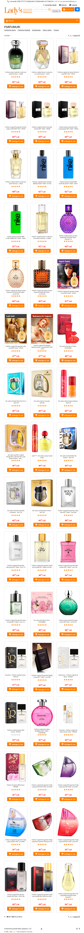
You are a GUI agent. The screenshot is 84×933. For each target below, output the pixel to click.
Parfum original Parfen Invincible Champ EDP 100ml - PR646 (42, 128)
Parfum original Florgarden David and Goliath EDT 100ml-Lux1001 (42, 566)
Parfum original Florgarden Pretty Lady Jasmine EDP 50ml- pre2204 (42, 786)
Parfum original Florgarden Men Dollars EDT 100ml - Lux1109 (68, 566)
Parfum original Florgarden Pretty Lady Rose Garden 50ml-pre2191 (42, 840)
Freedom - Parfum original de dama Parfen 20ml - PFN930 (68, 731)
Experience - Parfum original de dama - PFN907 (68, 676)
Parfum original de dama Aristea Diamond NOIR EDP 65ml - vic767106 (42, 292)
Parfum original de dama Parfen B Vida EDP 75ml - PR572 (68, 73)
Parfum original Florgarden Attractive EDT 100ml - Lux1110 (15, 566)
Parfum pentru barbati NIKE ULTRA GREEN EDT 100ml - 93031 (16, 237)
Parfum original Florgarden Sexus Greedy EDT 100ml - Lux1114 (15, 621)
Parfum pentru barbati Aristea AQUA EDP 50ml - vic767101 (68, 621)
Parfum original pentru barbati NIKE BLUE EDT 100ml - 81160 (42, 183)
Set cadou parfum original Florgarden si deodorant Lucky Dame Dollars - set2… (15, 456)
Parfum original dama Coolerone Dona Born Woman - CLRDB (42, 237)
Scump (6, 35)
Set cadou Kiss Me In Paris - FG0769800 (42, 621)
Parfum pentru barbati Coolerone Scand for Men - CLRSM (15, 73)
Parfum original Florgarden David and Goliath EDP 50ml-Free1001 (42, 895)
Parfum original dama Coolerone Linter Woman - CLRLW (16, 183)
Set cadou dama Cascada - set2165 (42, 402)
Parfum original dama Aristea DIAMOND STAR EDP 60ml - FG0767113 (68, 237)
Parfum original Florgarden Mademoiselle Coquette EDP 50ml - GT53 (42, 347)
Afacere (64, 5)
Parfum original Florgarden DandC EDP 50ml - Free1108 (15, 895)
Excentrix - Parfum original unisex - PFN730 (15, 676)
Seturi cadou (47, 30)
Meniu (11, 21)
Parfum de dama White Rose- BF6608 (16, 786)
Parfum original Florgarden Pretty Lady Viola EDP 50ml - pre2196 (68, 840)
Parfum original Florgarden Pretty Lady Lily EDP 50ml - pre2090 (15, 840)
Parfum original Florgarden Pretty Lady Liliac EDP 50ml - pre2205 (68, 786)
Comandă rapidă (50, 5)
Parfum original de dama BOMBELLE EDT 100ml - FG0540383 (42, 731)
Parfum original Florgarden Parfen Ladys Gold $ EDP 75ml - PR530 (15, 128)
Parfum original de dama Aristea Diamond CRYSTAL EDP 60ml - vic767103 (16, 292)
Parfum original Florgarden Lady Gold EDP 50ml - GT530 (16, 347)
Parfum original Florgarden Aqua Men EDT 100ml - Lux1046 (68, 511)
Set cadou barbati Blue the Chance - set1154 (68, 457)
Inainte (75, 35)
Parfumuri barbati (24, 30)
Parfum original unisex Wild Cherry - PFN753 (15, 731)
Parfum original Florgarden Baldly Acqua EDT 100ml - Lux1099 (42, 676)
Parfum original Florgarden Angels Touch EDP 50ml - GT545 (68, 292)
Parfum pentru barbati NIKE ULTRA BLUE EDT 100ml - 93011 (68, 183)
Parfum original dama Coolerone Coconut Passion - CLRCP (42, 73)
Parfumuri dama (10, 30)
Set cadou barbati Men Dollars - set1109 (42, 511)
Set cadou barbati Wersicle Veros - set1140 (15, 402)
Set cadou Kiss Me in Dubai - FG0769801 (68, 347)
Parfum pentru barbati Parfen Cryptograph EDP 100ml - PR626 (68, 128)
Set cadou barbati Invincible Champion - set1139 (15, 511)
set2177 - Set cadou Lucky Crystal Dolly (42, 457)
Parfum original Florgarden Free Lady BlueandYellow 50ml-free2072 (68, 895)
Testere (56, 30)
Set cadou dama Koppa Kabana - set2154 (68, 402)
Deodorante (36, 30)
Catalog (74, 5)
